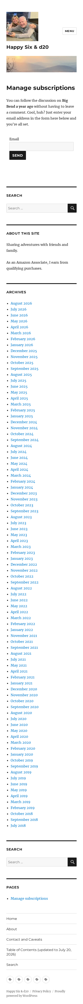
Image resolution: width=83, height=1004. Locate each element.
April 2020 (19, 736)
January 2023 (22, 558)
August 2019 (21, 772)
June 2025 (19, 386)
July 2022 (18, 594)
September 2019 (24, 766)
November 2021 (24, 636)
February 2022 (23, 624)
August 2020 (21, 713)
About (11, 929)
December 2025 (24, 351)
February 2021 (22, 677)
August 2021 (21, 653)
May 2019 (19, 790)
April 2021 (19, 671)
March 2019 (20, 802)
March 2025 (21, 404)
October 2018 (22, 814)
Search (12, 965)
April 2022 (19, 612)
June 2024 (19, 457)
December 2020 (24, 689)
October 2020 (22, 701)
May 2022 (19, 606)
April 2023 (19, 541)
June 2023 (19, 529)
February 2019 (23, 808)
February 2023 (23, 552)
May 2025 (19, 392)
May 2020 (19, 730)
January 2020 (22, 754)
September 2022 (25, 582)
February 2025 (23, 410)
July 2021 (18, 659)
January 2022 (22, 630)
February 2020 (23, 748)
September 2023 (24, 511)
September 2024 (25, 440)
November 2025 (24, 357)
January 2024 (22, 487)
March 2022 (21, 618)
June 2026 (19, 315)
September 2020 (25, 707)
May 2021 (19, 665)
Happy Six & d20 (27, 47)
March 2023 (21, 546)
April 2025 (19, 398)
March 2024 (21, 475)
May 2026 (19, 321)
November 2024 (24, 428)
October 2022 (22, 576)
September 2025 (25, 368)
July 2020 (18, 719)
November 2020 (24, 695)
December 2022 (24, 564)
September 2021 (24, 647)
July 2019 (18, 778)
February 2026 (23, 339)
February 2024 (23, 481)
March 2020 (21, 742)
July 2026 (19, 309)
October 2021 (22, 641)
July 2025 (18, 380)
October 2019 (22, 760)
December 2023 (24, 493)
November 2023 (24, 499)
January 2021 (21, 683)
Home (11, 919)
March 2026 (21, 333)
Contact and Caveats (24, 939)
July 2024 (18, 452)
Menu (69, 31)
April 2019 (19, 796)
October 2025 (22, 363)
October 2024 (22, 434)
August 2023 (21, 517)
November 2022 (24, 570)
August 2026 (21, 303)
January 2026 (22, 345)
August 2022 (21, 588)
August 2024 (21, 446)
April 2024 (19, 469)
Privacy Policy (41, 991)
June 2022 (19, 600)
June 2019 (19, 784)
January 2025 (22, 416)
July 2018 (18, 825)
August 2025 (21, 374)
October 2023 (22, 505)
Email (14, 139)
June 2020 (19, 725)
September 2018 (24, 819)
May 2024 (19, 463)
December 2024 (24, 422)
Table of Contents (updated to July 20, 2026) (38, 952)
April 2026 (19, 327)
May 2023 (19, 535)
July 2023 (18, 523)
